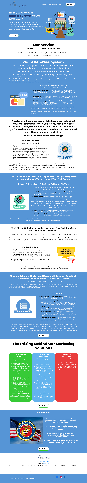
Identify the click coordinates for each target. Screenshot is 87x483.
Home (43, 4)
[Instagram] (61, 477)
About (60, 4)
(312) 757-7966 (46, 463)
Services (47, 4)
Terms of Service (46, 461)
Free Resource (54, 4)
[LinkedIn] (64, 477)
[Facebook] (57, 477)
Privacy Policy (39, 461)
